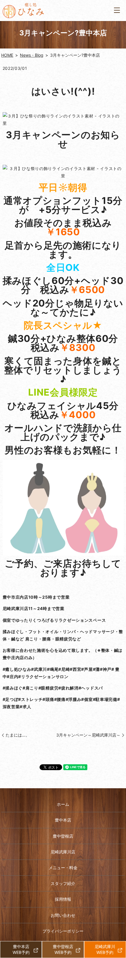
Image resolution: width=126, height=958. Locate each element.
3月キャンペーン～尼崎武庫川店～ (88, 734)
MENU (117, 10)
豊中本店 (63, 819)
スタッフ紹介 (63, 883)
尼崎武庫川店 (63, 851)
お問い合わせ (63, 915)
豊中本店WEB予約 (21, 949)
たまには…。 (18, 734)
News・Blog (31, 55)
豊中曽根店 (63, 836)
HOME (7, 55)
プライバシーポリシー (63, 930)
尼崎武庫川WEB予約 (105, 949)
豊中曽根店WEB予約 (63, 949)
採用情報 (63, 899)
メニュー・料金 (63, 867)
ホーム (63, 804)
